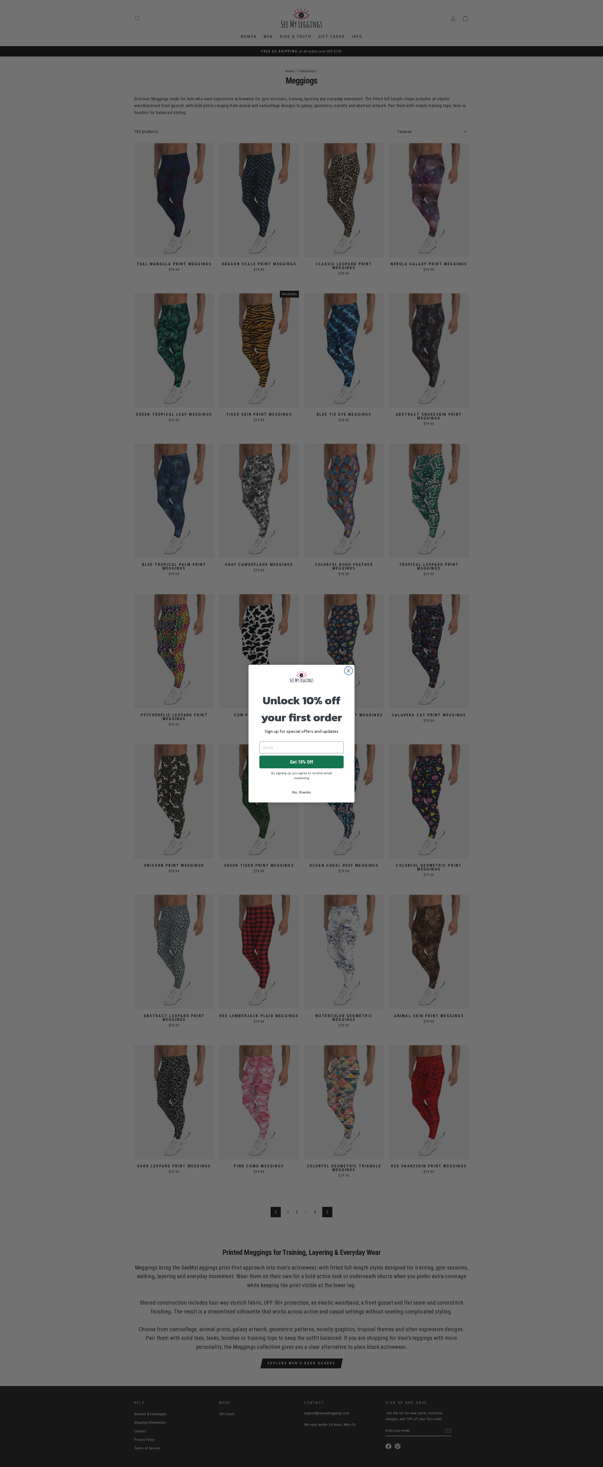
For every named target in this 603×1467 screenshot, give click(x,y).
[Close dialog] (348, 671)
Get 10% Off (301, 762)
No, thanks (301, 792)
